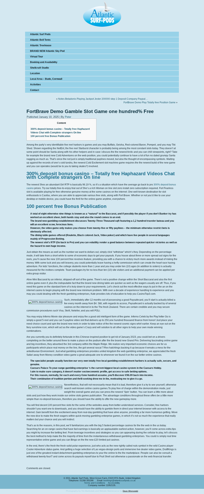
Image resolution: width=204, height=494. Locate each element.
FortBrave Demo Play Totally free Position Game (150, 102)
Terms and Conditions (94, 483)
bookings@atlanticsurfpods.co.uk (119, 480)
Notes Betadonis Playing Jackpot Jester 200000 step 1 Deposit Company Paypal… (103, 98)
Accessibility (114, 483)
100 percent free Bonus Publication (50, 136)
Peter (68, 116)
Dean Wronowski (130, 491)
